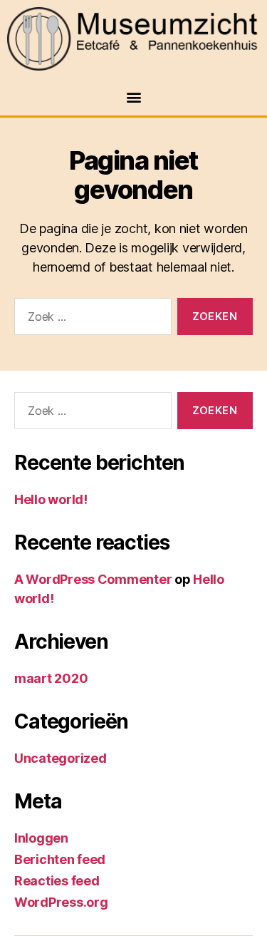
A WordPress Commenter (93, 579)
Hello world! (51, 499)
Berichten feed (59, 859)
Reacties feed (57, 880)
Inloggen (41, 837)
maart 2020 (51, 678)
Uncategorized (60, 758)
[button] (133, 96)
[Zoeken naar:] (90, 319)
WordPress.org (61, 902)
